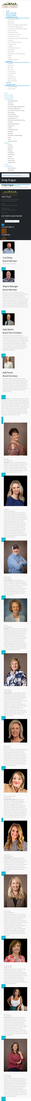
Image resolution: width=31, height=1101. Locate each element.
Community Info (10, 84)
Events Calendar (12, 87)
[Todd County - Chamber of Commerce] (10, 4)
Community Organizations (15, 27)
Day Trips (10, 69)
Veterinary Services (13, 59)
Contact (8, 82)
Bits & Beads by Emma (7, 185)
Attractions (11, 65)
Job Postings (11, 88)
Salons (10, 57)
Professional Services (14, 48)
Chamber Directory (11, 17)
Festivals (10, 75)
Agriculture (11, 21)
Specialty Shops (12, 81)
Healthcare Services (13, 36)
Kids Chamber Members (14, 42)
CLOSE (3, 269)
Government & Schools (14, 34)
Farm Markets (12, 73)
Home (7, 11)
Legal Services (12, 44)
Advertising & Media (13, 19)
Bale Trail (10, 67)
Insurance (10, 40)
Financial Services (13, 32)
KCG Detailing (16, 185)
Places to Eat (11, 77)
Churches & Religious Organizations (18, 25)
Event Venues (12, 30)
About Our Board (11, 13)
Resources (9, 61)
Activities (10, 63)
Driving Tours (11, 71)
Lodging (10, 46)
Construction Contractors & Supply (17, 28)
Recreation (11, 52)
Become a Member (11, 15)
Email (6, 218)
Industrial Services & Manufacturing (18, 38)
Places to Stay (12, 79)
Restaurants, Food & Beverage (16, 53)
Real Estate (11, 50)
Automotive (11, 23)
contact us (16, 187)
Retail (9, 55)
